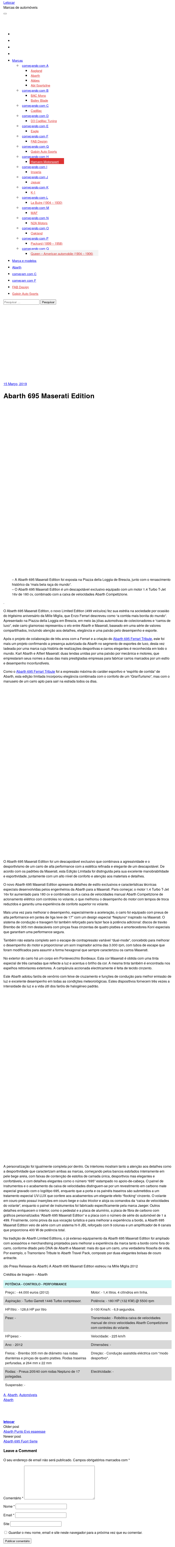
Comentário (13, 1498)
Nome (9, 1506)
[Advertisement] (88, 349)
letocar (9, 1421)
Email (8, 1515)
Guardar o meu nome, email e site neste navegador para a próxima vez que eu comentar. (75, 1532)
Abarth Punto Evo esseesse (24, 1431)
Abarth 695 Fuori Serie (20, 1441)
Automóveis (28, 1394)
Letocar (9, 2)
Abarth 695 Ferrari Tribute (132, 638)
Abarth (12, 1394)
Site (6, 1523)
